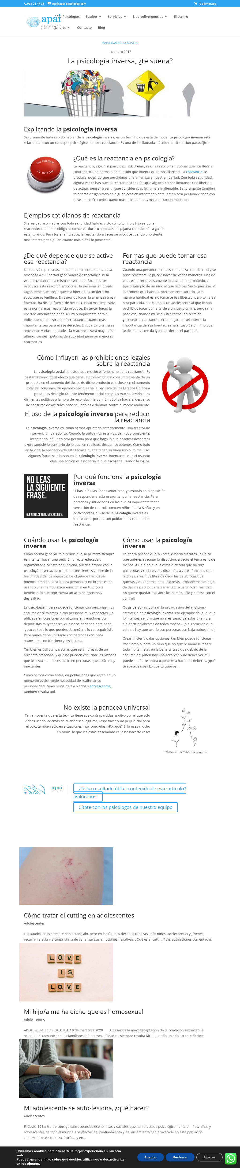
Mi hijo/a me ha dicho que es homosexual (83, 1011)
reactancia (194, 172)
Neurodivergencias (148, 17)
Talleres (60, 28)
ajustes (33, 1163)
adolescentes (100, 686)
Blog (101, 28)
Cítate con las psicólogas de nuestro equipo (125, 807)
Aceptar (150, 1157)
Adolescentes (34, 923)
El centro (181, 17)
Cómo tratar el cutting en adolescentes (79, 915)
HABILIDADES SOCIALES (120, 42)
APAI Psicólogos (67, 17)
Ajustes (209, 1157)
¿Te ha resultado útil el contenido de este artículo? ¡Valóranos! (129, 792)
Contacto (84, 28)
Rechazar (180, 1157)
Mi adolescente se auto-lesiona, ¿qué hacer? (86, 1108)
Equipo (91, 17)
